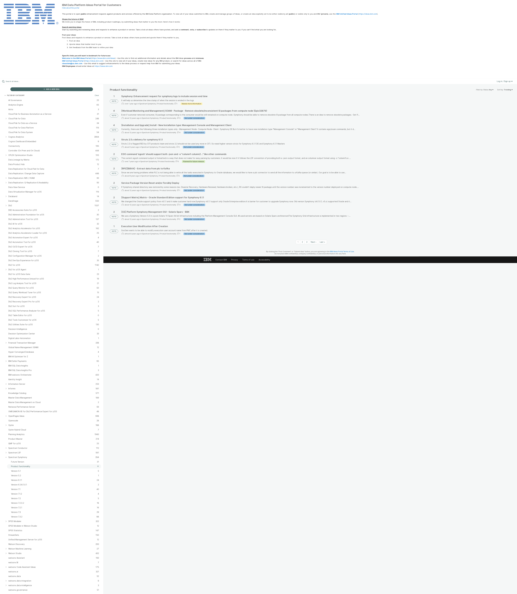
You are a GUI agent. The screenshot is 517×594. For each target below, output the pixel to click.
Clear (97, 95)
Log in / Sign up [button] (504, 81)
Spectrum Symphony (147, 104)
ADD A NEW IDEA (53, 89)
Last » (322, 242)
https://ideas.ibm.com (368, 14)
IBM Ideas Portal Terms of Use (342, 251)
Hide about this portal (70, 8)
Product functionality (165, 104)
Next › (313, 242)
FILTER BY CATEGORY (16, 95)
